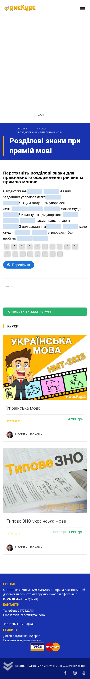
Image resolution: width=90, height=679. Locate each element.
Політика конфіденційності (22, 640)
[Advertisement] (45, 59)
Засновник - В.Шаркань (19, 624)
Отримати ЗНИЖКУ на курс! (30, 311)
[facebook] (65, 673)
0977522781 (26, 610)
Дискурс (49, 665)
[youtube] (84, 673)
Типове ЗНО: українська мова (36, 521)
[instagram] (75, 673)
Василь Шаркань (28, 434)
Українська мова (23, 408)
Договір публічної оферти (21, 636)
